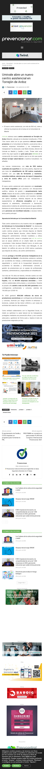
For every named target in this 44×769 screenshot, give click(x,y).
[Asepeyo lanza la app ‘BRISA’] (8, 502)
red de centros (37, 238)
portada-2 (28, 409)
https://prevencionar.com (22, 466)
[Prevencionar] (3, 87)
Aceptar (6, 765)
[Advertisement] (22, 622)
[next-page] (6, 522)
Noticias (12, 68)
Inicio (3, 63)
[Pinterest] (20, 92)
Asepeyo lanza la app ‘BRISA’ (25, 499)
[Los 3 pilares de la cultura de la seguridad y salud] (8, 491)
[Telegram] (27, 474)
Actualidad (9, 63)
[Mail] (20, 474)
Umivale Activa (7, 412)
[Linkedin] (29, 92)
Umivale (4, 136)
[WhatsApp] (25, 92)
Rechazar (16, 765)
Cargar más (21, 582)
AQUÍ (27, 756)
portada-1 (21, 409)
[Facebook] (10, 92)
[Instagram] (13, 474)
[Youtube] (34, 474)
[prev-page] (3, 522)
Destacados (14, 409)
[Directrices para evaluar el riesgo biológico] (8, 575)
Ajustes (26, 765)
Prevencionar (10, 87)
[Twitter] (15, 92)
